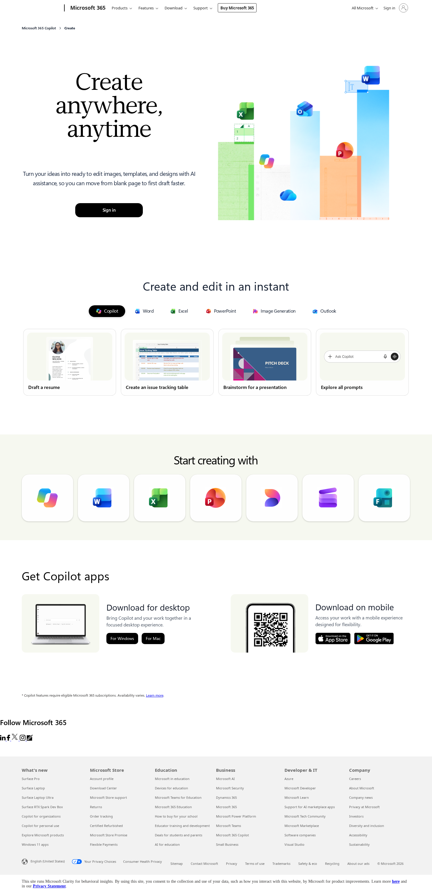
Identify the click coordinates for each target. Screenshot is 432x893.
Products (120, 8)
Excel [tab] (183, 311)
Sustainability (359, 844)
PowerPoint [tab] (225, 311)
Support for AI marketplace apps (309, 807)
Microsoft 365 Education (173, 807)
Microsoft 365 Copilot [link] (39, 28)
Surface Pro (31, 778)
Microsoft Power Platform (236, 816)
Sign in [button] (109, 210)
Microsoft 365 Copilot (232, 835)
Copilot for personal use (40, 825)
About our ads (358, 863)
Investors (356, 816)
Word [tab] (148, 311)
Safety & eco (307, 863)
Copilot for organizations (41, 816)
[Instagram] (23, 739)
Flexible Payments (104, 844)
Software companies (300, 835)
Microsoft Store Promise (108, 835)
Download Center (103, 788)
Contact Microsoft (204, 863)
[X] (15, 739)
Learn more (154, 695)
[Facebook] (9, 739)
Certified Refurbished (106, 825)
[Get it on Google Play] (374, 638)
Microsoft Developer (300, 788)
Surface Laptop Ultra (37, 797)
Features (146, 8)
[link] (69, 362)
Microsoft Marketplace (301, 825)
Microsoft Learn (296, 797)
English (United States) (48, 861)
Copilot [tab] (111, 311)
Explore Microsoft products (43, 835)
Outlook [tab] (328, 311)
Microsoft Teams (228, 825)
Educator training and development (182, 825)
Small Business (227, 844)
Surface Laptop (33, 788)
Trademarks (281, 863)
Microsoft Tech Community (305, 816)
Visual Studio (294, 844)
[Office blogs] (30, 739)
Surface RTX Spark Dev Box (42, 807)
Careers (355, 778)
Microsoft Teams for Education (178, 797)
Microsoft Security (230, 788)
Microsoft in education (172, 778)
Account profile (101, 778)
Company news (361, 797)
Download (173, 8)
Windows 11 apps (35, 844)
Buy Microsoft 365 (237, 8)
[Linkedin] (3, 739)
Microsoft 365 (226, 807)
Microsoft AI (225, 778)
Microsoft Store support (108, 797)
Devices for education (171, 788)
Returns (96, 807)
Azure (288, 778)
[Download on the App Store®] (333, 638)
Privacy (231, 863)
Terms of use (254, 863)
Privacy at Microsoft (364, 807)
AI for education (167, 844)
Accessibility (358, 835)
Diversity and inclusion (366, 825)
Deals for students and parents (178, 835)
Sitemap (176, 863)
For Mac (153, 638)
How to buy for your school (176, 816)
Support (200, 8)
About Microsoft (361, 788)
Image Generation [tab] (278, 311)
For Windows (122, 638)
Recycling (332, 863)
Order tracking (101, 816)
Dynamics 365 (226, 797)
